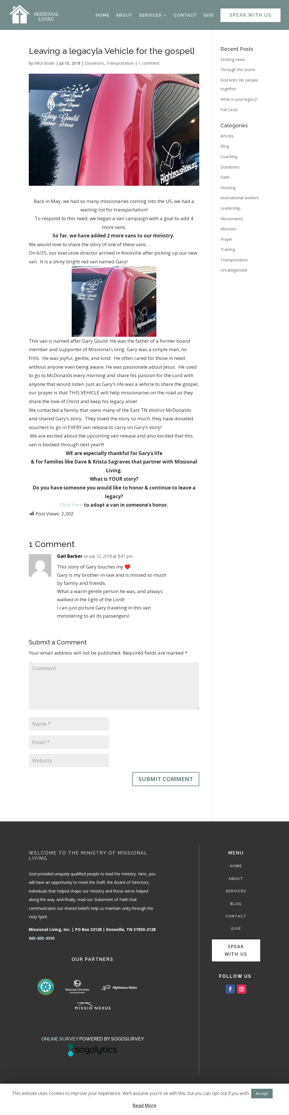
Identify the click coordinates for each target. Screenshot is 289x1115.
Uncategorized (233, 270)
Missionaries (231, 218)
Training (227, 249)
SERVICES (150, 15)
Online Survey (59, 1039)
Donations (94, 63)
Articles (227, 136)
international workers (239, 197)
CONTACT (185, 15)
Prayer (226, 239)
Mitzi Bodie (44, 63)
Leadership (230, 208)
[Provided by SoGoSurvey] (92, 1055)
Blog (224, 146)
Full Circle (229, 109)
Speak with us (236, 950)
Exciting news (232, 59)
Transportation (120, 63)
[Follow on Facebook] (230, 989)
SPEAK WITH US (250, 15)
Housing (227, 187)
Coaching (228, 156)
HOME (103, 15)
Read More (144, 1105)
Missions (228, 228)
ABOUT (124, 15)
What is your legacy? (239, 99)
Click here (71, 505)
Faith (224, 177)
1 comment (148, 63)
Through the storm (237, 69)
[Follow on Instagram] (241, 989)
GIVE (208, 15)
